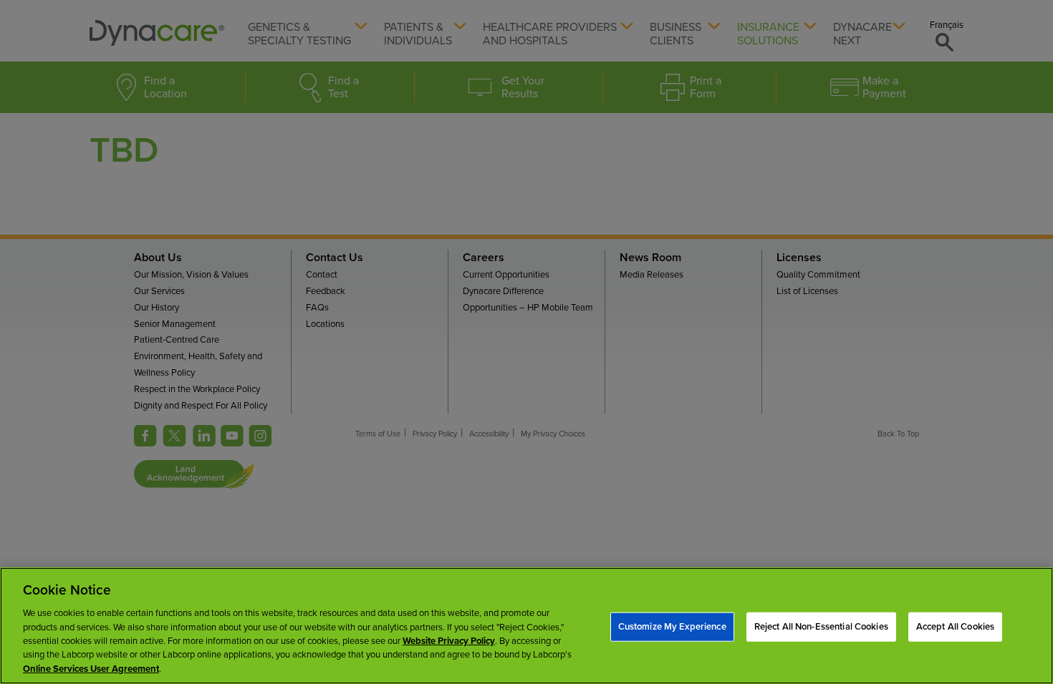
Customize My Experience (672, 626)
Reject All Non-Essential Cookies (821, 626)
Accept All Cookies (955, 626)
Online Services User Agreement (91, 669)
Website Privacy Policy (449, 641)
